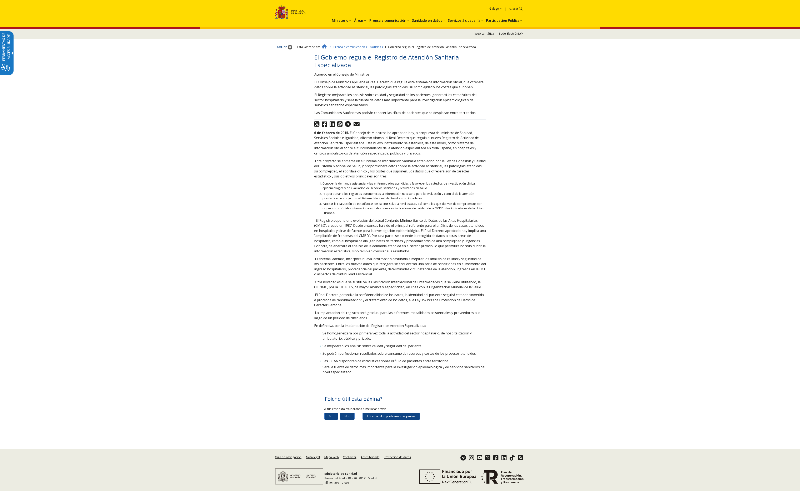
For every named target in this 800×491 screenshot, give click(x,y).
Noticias (375, 47)
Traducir (281, 47)
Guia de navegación (288, 457)
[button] (488, 8)
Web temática (484, 33)
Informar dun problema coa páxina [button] (391, 416)
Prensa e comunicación (349, 47)
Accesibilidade (370, 457)
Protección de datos (397, 457)
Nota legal (313, 457)
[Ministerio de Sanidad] (290, 12)
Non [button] (347, 416)
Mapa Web (331, 457)
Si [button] (330, 416)
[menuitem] (340, 20)
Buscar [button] (513, 9)
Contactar (349, 457)
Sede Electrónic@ (511, 33)
